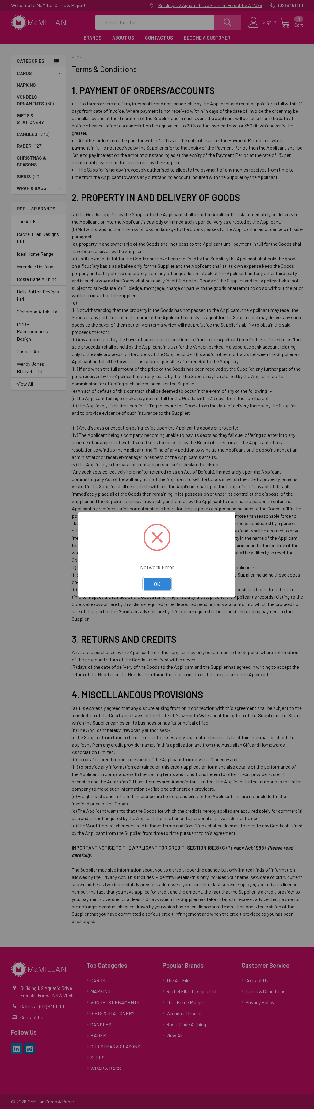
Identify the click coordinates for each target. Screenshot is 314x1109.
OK (157, 584)
